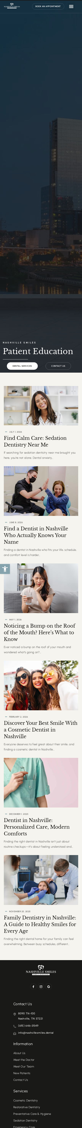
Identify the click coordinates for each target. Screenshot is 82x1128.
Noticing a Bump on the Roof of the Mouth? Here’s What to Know (39, 632)
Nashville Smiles (19, 342)
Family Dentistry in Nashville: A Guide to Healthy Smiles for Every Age (40, 924)
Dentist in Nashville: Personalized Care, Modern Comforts (37, 827)
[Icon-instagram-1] (41, 986)
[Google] (48, 986)
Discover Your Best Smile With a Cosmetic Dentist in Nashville (40, 730)
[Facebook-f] (33, 986)
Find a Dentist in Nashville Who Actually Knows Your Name (36, 535)
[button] (5, 569)
